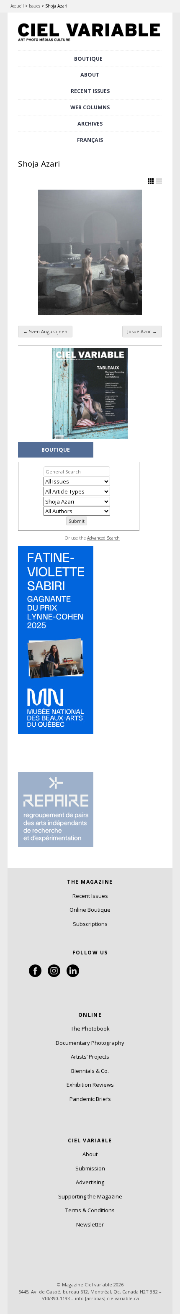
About (90, 74)
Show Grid (151, 181)
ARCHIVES (90, 123)
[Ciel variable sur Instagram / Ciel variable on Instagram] (54, 975)
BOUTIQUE (88, 58)
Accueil (17, 6)
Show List (159, 181)
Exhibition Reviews (90, 1084)
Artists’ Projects (90, 1056)
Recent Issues (90, 896)
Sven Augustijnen (45, 331)
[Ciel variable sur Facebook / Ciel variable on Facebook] (35, 975)
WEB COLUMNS (90, 107)
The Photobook (90, 1028)
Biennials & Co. (90, 1071)
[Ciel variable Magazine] (90, 42)
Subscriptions (90, 924)
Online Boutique (90, 909)
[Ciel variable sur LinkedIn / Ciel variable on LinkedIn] (73, 975)
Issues (34, 6)
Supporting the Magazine (90, 1196)
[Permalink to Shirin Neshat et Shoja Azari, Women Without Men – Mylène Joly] (90, 252)
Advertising (90, 1182)
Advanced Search (103, 538)
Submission (90, 1168)
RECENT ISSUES (90, 91)
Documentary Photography (90, 1043)
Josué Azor (142, 331)
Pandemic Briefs (90, 1099)
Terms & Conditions (90, 1210)
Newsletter (90, 1224)
